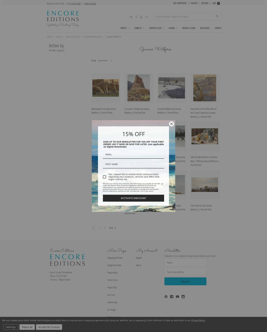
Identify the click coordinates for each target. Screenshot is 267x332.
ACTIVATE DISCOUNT (133, 198)
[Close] (171, 124)
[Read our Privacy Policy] (162, 184)
